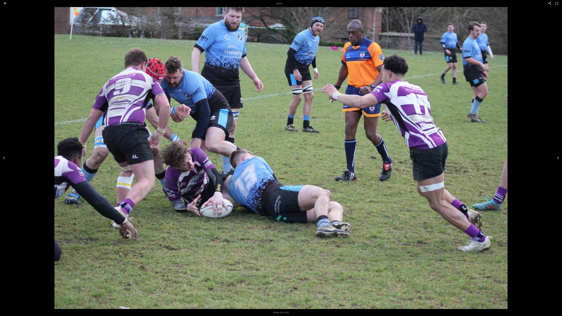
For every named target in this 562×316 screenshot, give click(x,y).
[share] (549, 3)
